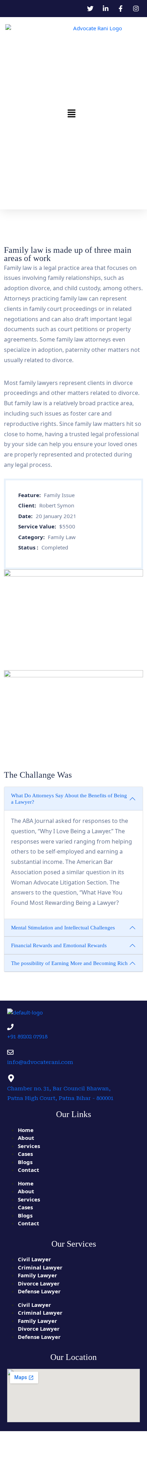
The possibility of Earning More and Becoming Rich (69, 963)
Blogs (25, 1161)
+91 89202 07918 (27, 1036)
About (26, 1137)
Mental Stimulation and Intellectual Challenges (63, 927)
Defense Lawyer (39, 1291)
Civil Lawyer (34, 1259)
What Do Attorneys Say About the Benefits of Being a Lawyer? (69, 799)
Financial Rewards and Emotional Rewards (59, 945)
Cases (25, 1153)
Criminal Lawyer (40, 1267)
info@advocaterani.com (40, 1062)
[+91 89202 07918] (10, 1027)
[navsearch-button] (133, 113)
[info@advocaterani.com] (10, 1052)
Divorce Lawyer (39, 1283)
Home (26, 1129)
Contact (28, 1169)
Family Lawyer (37, 1275)
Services (29, 1145)
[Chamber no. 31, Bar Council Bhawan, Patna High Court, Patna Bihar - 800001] (11, 1078)
